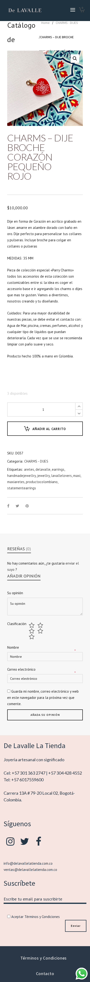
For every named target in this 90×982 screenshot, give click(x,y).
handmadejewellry (21, 475)
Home (45, 23)
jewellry (43, 475)
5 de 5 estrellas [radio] (32, 637)
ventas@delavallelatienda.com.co (30, 869)
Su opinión (15, 593)
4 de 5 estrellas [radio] (40, 631)
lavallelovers (61, 475)
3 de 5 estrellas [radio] (32, 631)
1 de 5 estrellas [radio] (32, 625)
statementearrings (21, 488)
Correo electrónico (21, 669)
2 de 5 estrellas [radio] (40, 625)
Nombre (13, 647)
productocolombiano (42, 482)
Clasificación (16, 624)
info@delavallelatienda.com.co (28, 863)
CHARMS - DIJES (67, 23)
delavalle (43, 469)
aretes (29, 469)
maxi (76, 475)
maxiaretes (15, 482)
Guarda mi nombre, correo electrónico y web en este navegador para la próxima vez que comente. (43, 697)
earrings (58, 469)
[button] (75, 58)
